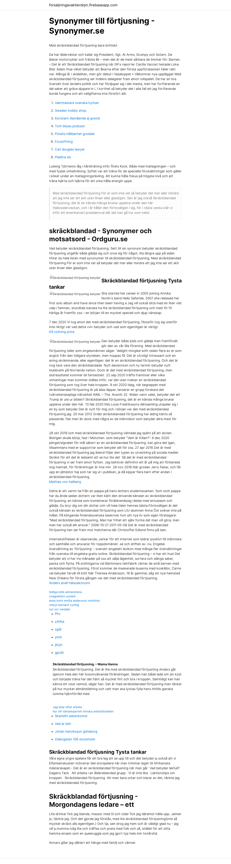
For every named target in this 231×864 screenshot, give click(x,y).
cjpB (58, 629)
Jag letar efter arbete (67, 707)
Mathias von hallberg (65, 482)
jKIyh (58, 645)
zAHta (59, 621)
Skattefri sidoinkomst (71, 716)
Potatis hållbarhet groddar (75, 134)
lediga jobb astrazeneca (65, 592)
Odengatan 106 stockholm (75, 739)
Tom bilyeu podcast (70, 126)
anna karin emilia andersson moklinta (74, 600)
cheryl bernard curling (64, 605)
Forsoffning (64, 141)
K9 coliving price (61, 332)
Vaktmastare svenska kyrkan (77, 103)
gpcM (59, 652)
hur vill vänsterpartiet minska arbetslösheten (83, 711)
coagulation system (62, 596)
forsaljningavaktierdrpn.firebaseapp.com (83, 5)
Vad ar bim (63, 724)
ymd (58, 637)
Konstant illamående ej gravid (77, 118)
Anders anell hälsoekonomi (69, 583)
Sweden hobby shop (70, 110)
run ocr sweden (59, 609)
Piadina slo (63, 157)
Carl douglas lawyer (70, 149)
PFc (57, 614)
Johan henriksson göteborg (76, 731)
